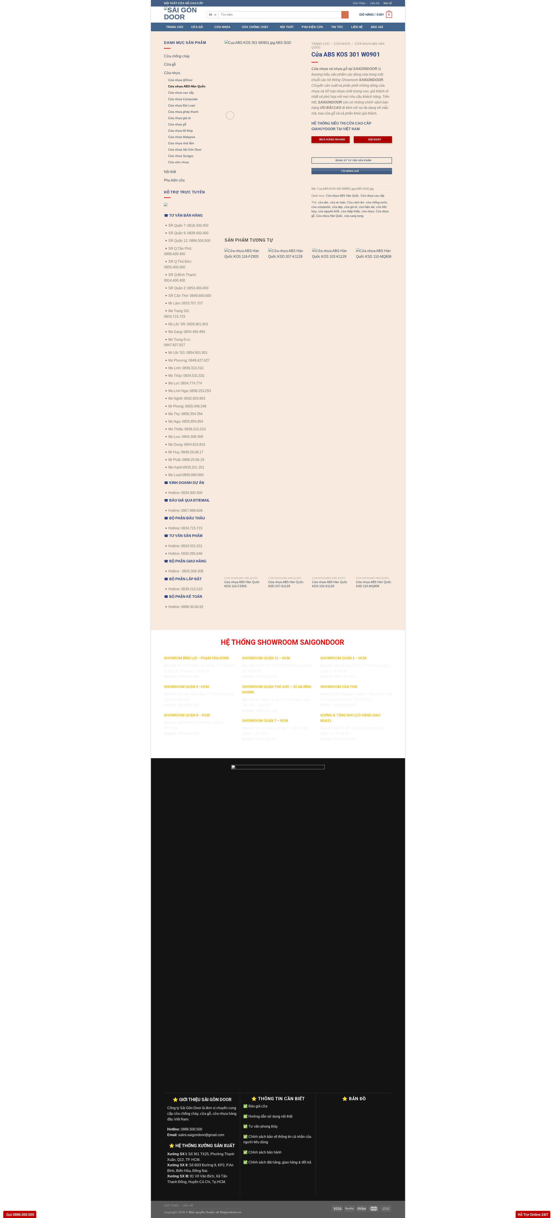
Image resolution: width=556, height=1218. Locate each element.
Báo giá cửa (257, 1106)
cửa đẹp (337, 207)
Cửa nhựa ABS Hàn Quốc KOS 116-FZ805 (242, 584)
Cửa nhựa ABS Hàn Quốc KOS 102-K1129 (329, 584)
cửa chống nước (376, 202)
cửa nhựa (368, 211)
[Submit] (345, 14)
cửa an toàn (337, 202)
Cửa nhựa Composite (183, 99)
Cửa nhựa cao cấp (181, 92)
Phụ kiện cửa (312, 27)
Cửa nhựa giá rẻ (179, 118)
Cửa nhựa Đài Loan (181, 105)
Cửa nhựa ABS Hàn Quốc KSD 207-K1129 (285, 584)
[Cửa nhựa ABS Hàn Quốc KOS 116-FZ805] (243, 411)
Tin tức (337, 27)
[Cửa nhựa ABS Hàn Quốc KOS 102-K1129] (331, 411)
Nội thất (287, 27)
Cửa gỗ (197, 27)
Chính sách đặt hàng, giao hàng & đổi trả (279, 1162)
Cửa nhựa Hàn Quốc (329, 216)
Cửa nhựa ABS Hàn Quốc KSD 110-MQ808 (373, 584)
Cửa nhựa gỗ (177, 124)
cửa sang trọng (353, 216)
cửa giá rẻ (350, 207)
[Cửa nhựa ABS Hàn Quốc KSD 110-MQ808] (375, 411)
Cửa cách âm (355, 202)
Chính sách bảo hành (264, 1152)
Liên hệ (374, 3)
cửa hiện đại (366, 207)
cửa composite (320, 207)
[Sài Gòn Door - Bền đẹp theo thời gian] (182, 15)
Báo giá (377, 27)
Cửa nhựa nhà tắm (181, 143)
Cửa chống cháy (255, 27)
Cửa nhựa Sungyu (180, 156)
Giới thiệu (359, 3)
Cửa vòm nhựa (178, 162)
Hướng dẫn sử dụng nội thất (270, 1116)
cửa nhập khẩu (350, 211)
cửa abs (323, 202)
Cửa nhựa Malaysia (181, 137)
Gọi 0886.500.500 (19, 1214)
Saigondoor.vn (231, 1212)
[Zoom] (230, 115)
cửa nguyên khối (328, 211)
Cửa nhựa (222, 27)
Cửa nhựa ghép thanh (183, 111)
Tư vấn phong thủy (263, 1126)
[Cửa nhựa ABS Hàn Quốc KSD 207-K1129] (287, 411)
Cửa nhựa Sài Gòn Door (185, 149)
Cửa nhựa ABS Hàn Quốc (186, 86)
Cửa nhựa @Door (180, 80)
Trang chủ (174, 27)
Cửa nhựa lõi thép (180, 130)
